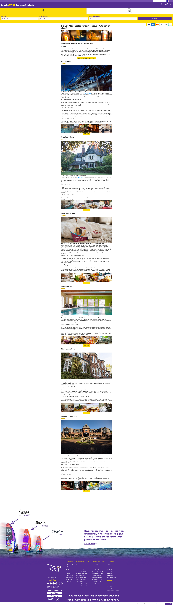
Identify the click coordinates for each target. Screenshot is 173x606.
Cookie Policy (110, 585)
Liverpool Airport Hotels (97, 577)
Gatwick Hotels (95, 564)
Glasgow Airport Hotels (97, 579)
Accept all (168, 604)
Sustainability (110, 569)
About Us (109, 564)
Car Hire (68, 573)
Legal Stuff (109, 588)
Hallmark (107, 318)
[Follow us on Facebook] (48, 583)
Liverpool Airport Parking (81, 577)
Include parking (94, 16)
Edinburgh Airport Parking (81, 583)
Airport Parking (69, 564)
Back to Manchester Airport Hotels (86, 58)
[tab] (43, 10)
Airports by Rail (69, 577)
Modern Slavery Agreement (113, 590)
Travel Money (69, 579)
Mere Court (80, 177)
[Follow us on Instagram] (54, 583)
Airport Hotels (69, 566)
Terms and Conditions (111, 583)
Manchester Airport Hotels (97, 571)
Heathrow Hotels (95, 566)
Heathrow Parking (79, 566)
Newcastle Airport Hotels (97, 585)
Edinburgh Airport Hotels (97, 583)
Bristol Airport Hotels (96, 581)
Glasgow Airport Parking (81, 579)
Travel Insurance (69, 569)
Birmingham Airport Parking (81, 573)
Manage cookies (160, 603)
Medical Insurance (70, 571)
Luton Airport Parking (80, 569)
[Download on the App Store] (54, 593)
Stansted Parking (79, 568)
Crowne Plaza (70, 248)
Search (154, 18)
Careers (108, 566)
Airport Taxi (68, 581)
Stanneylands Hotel (82, 382)
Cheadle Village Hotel (66, 457)
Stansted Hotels (95, 568)
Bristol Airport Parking (80, 581)
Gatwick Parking (79, 564)
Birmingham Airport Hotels (97, 573)
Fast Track (68, 583)
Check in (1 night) (43, 16)
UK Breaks (68, 585)
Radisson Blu (88, 93)
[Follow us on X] (51, 583)
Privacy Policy (110, 587)
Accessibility (109, 571)
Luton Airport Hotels (96, 569)
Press (108, 568)
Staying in (3, 16)
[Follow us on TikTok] (56, 583)
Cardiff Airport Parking (80, 575)
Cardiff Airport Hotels (96, 575)
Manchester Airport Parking (81, 571)
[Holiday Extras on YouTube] (59, 583)
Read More (86, 133)
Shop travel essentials (111, 577)
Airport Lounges (69, 568)
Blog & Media (110, 575)
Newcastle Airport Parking (81, 585)
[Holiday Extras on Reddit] (62, 583)
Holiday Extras (8, 5)
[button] (63, 18)
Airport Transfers (69, 575)
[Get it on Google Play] (54, 596)
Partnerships (109, 573)
